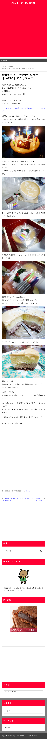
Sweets (28, 491)
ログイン (10, 711)
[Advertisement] (23, 34)
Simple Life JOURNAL (23, 3)
